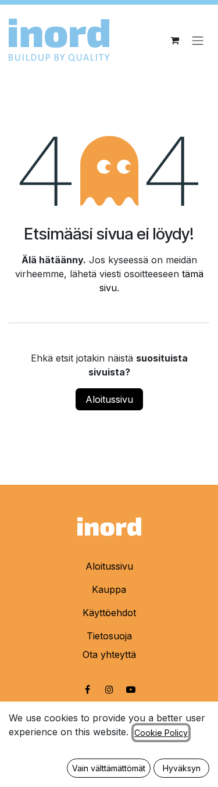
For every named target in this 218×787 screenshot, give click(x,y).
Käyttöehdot (109, 612)
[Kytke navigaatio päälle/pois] (197, 40)
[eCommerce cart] (174, 40)
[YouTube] (130, 689)
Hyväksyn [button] (182, 768)
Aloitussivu (109, 399)
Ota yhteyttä (109, 654)
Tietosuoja (109, 636)
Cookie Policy (161, 733)
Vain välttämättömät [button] (108, 768)
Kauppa (109, 589)
